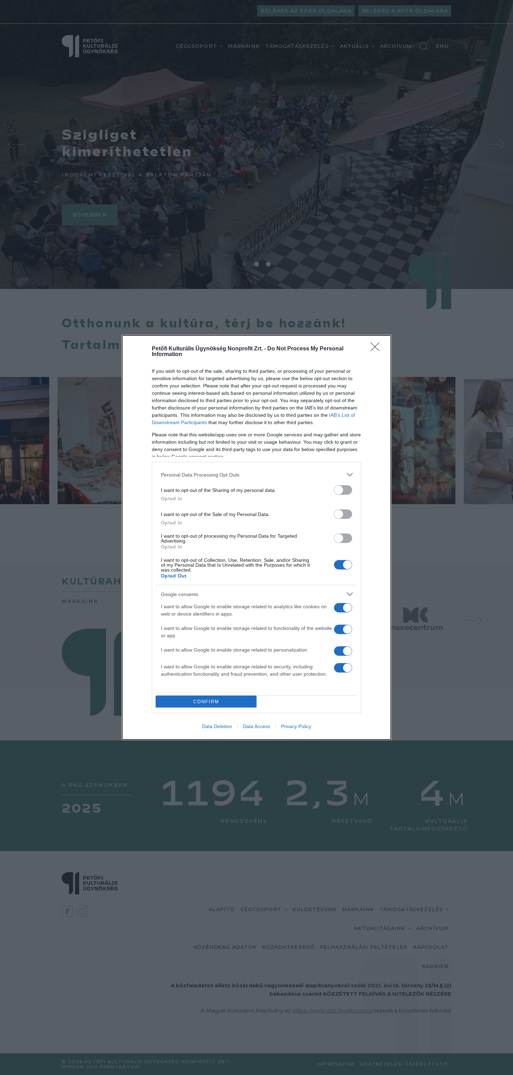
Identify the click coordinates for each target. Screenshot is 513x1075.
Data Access (256, 726)
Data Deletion (217, 726)
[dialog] (256, 537)
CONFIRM (206, 701)
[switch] (343, 490)
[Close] (377, 349)
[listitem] (256, 474)
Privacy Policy (296, 726)
